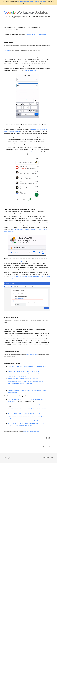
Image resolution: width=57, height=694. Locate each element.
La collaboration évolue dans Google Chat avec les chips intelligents (25, 381)
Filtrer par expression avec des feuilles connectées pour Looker (24, 413)
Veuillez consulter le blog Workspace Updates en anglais (31, 1)
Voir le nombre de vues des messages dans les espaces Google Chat (26, 404)
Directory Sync (19, 261)
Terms (51, 457)
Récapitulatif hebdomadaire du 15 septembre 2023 (23, 28)
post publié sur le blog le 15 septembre (36, 34)
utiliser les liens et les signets (31, 70)
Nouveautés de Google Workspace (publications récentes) (31, 431)
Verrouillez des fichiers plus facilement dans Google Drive (23, 378)
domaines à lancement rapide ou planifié (23, 151)
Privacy (47, 457)
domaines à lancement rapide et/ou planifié (32, 354)
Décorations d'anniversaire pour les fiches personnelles (22, 428)
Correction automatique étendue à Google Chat (20, 383)
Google (43, 457)
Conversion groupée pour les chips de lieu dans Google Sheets (24, 371)
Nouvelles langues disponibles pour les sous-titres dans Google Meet (26, 420)
